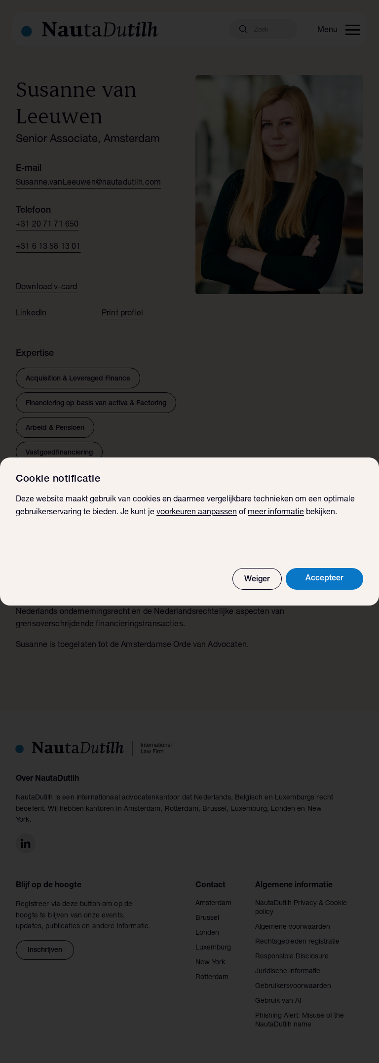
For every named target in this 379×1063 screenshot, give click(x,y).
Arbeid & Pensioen (55, 428)
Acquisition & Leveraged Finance (78, 379)
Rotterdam (211, 977)
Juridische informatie (287, 971)
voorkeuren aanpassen (196, 513)
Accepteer (324, 579)
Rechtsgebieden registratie (297, 942)
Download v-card (46, 288)
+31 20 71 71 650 (47, 225)
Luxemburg (213, 948)
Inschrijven (45, 950)
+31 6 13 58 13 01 (48, 247)
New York (210, 962)
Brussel (207, 918)
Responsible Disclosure (292, 956)
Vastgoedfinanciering (59, 453)
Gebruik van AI (278, 1001)
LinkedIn (31, 314)
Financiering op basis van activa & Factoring (96, 403)
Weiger (257, 580)
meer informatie (276, 513)
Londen (207, 933)
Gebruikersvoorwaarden (293, 986)
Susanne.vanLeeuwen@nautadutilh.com (88, 183)
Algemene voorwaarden (292, 927)
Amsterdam (213, 903)
